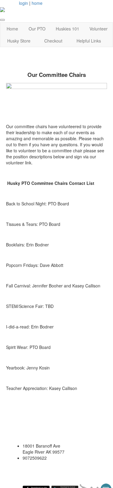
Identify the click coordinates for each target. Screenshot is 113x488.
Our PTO (37, 29)
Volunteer (98, 29)
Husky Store (18, 41)
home (37, 3)
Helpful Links (89, 41)
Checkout (53, 41)
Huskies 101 (67, 29)
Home (12, 29)
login (23, 3)
